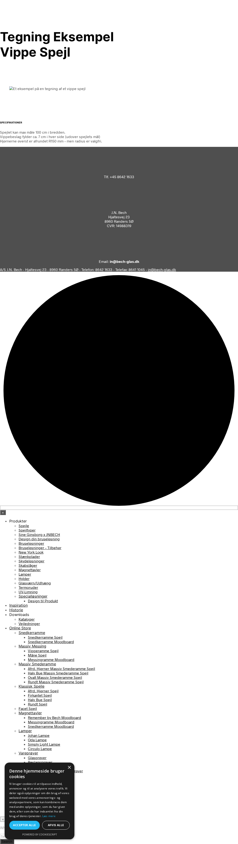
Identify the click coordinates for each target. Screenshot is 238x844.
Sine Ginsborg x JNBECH (39, 534)
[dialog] (39, 801)
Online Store (20, 628)
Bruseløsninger (31, 543)
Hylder (24, 578)
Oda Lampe (37, 740)
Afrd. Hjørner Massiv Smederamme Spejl (61, 668)
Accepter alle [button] (24, 825)
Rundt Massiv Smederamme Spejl (56, 682)
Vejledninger (29, 623)
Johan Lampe (39, 735)
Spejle (24, 525)
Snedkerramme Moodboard (51, 641)
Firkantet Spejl (40, 695)
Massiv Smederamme (37, 664)
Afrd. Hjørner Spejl (43, 691)
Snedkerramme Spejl (45, 637)
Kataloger (27, 619)
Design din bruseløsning (39, 539)
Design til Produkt (43, 601)
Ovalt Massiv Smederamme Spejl (55, 677)
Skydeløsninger (31, 561)
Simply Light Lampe (44, 744)
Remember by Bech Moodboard (54, 717)
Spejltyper (27, 530)
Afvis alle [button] (56, 825)
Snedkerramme (32, 632)
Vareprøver (28, 753)
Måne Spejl (37, 655)
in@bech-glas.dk (162, 269)
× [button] (69, 767)
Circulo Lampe (40, 748)
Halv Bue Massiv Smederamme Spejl (58, 673)
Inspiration (18, 605)
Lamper (25, 574)
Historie (16, 610)
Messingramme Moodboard (51, 659)
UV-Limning (28, 592)
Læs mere (49, 816)
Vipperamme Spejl (43, 650)
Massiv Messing (32, 646)
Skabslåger (28, 565)
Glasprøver (37, 757)
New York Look (31, 552)
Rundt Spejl (37, 704)
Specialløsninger (33, 596)
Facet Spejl (28, 708)
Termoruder (28, 587)
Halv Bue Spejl (40, 699)
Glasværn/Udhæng (35, 583)
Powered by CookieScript (39, 834)
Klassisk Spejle (31, 686)
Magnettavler (30, 569)
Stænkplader (29, 556)
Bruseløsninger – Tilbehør (40, 547)
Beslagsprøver (40, 762)
